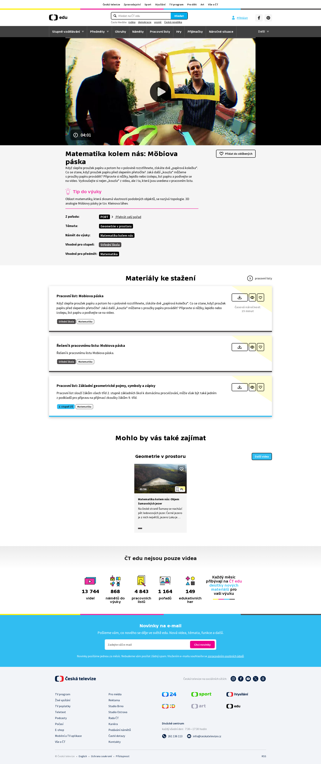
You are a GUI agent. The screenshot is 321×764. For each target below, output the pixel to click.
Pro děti (192, 4)
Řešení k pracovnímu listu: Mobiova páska (90, 345)
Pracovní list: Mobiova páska (79, 295)
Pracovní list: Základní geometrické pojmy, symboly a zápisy (105, 385)
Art (202, 4)
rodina (131, 22)
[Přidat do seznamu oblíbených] (260, 297)
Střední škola (110, 245)
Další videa (262, 456)
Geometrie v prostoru (116, 226)
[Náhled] (252, 297)
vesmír (158, 22)
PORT (104, 217)
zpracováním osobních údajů (226, 656)
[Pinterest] (268, 18)
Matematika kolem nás (116, 235)
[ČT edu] (58, 19)
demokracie (144, 22)
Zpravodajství (132, 4)
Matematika (109, 254)
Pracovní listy (160, 31)
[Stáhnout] (240, 297)
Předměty (97, 31)
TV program (176, 4)
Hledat (179, 16)
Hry (178, 31)
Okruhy (120, 31)
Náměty (138, 31)
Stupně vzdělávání (66, 31)
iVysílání (160, 4)
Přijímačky (195, 31)
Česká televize (111, 4)
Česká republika (173, 22)
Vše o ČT (213, 4)
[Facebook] (259, 18)
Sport (148, 4)
